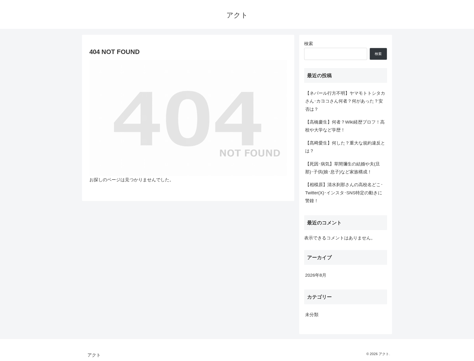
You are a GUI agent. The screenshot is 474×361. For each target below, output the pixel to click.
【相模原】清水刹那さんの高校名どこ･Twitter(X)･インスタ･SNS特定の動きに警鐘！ (344, 192)
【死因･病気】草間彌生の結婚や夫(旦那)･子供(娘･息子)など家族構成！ (342, 168)
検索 (308, 43)
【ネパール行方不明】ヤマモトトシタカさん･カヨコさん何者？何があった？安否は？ (345, 101)
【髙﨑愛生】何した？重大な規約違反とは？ (345, 147)
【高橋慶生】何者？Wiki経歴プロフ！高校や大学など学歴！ (345, 126)
